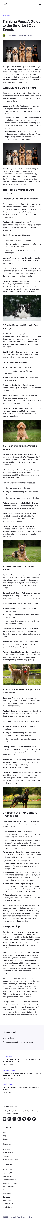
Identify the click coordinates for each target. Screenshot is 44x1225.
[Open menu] (40, 4)
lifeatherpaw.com (10, 4)
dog (16, 79)
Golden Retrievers (22, 593)
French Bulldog (8, 1084)
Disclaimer (6, 1149)
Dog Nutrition (7, 1056)
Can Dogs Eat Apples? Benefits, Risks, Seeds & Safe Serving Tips (21, 1060)
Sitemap (6, 1156)
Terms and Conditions (10, 1159)
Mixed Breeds (7, 1193)
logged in (15, 1042)
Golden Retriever (9, 1186)
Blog (4, 1136)
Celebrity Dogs (8, 1203)
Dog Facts (6, 16)
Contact (6, 1139)
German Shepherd (9, 1179)
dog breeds (12, 932)
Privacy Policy (8, 1152)
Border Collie (7, 1169)
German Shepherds (11, 483)
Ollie (30, 1217)
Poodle (5, 1190)
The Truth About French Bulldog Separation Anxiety (21, 1088)
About (5, 1132)
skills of (25, 937)
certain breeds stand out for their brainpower (20, 75)
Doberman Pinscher (10, 1183)
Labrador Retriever (9, 1070)
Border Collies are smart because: (17, 235)
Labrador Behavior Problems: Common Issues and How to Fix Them (22, 1074)
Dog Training (7, 1207)
